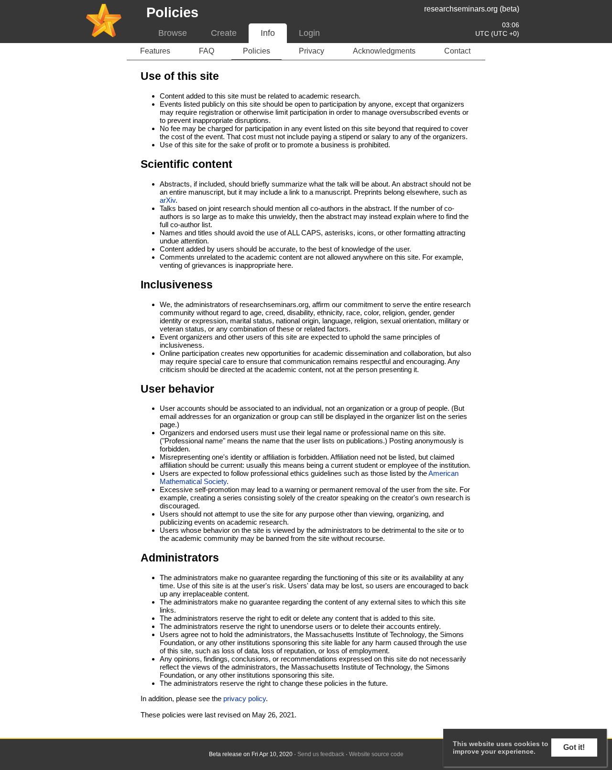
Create (224, 33)
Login (309, 33)
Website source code (376, 754)
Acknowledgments (384, 51)
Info (268, 33)
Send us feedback (320, 754)
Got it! (574, 747)
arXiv (167, 200)
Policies (256, 51)
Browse (172, 33)
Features (155, 51)
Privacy (311, 51)
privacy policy (244, 698)
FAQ (206, 51)
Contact (457, 51)
